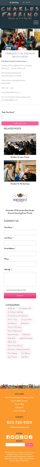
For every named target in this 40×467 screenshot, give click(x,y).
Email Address (10, 248)
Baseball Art (25, 323)
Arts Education (12, 323)
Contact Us (19, 407)
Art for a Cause (12, 319)
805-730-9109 (19, 422)
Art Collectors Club (25, 308)
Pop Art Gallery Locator (19, 400)
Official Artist (12, 342)
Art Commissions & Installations (18, 316)
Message (8, 269)
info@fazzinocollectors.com (19, 427)
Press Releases (25, 353)
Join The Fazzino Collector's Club (16, 290)
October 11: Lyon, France (20, 157)
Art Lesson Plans (26, 319)
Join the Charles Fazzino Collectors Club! (19, 397)
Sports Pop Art (12, 357)
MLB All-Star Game (26, 338)
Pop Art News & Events (15, 346)
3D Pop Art (11, 308)
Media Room (12, 338)
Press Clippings (12, 353)
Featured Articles (13, 334)
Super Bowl (24, 357)
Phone (6, 259)
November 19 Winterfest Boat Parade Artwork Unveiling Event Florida (20, 211)
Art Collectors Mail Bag (15, 312)
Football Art (26, 334)
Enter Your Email (8, 112)
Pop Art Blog (19, 404)
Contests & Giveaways (15, 327)
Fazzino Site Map (19, 411)
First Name (9, 227)
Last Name (8, 238)
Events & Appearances (15, 331)
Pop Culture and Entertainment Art (19, 349)
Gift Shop (15, 2)
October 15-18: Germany (20, 183)
